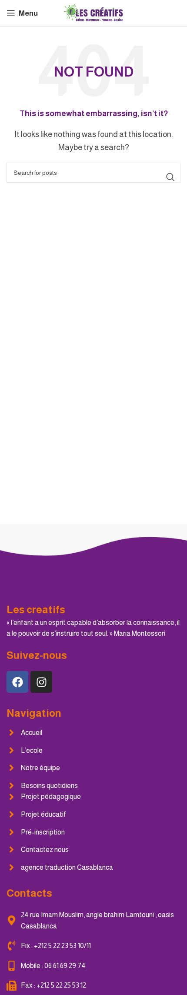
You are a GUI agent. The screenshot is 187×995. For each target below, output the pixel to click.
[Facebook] (17, 682)
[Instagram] (41, 682)
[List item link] (93, 732)
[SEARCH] (170, 177)
